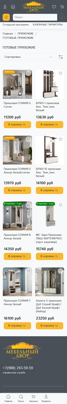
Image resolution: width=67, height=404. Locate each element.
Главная (8, 34)
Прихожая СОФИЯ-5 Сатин (17, 105)
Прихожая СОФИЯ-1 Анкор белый (17, 302)
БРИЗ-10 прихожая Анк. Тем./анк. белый (48, 172)
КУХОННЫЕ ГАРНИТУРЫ (48, 24)
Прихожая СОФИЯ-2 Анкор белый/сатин (17, 171)
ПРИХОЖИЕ (26, 34)
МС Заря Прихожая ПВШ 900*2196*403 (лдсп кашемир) (49, 238)
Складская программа (16, 24)
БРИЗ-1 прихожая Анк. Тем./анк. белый (47, 106)
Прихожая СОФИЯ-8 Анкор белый (17, 237)
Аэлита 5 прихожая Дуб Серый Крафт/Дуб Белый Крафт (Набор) (48, 306)
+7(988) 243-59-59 (18, 368)
